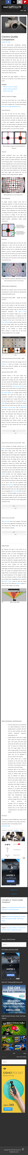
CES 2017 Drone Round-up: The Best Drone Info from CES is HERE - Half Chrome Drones (13, 918)
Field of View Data (8, 91)
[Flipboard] (25, 2)
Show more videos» (21, 1056)
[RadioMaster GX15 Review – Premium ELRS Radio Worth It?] (20, 1039)
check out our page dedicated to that (11, 106)
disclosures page (6, 826)
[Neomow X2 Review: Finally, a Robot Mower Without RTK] (7, 1039)
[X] (14, 2)
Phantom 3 (5, 364)
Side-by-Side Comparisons (10, 89)
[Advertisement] (14, 1129)
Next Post (14, 894)
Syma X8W (16, 491)
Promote (17, 884)
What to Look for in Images (10, 86)
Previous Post (14, 890)
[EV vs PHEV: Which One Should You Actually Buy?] (7, 1047)
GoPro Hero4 (22, 311)
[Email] (19, 2)
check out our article (17, 386)
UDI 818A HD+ (22, 407)
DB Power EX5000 (6, 392)
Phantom (18, 583)
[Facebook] (8, 2)
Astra (17, 1151)
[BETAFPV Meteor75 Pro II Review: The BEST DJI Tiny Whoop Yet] (20, 1047)
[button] (22, 10)
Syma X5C (10, 484)
